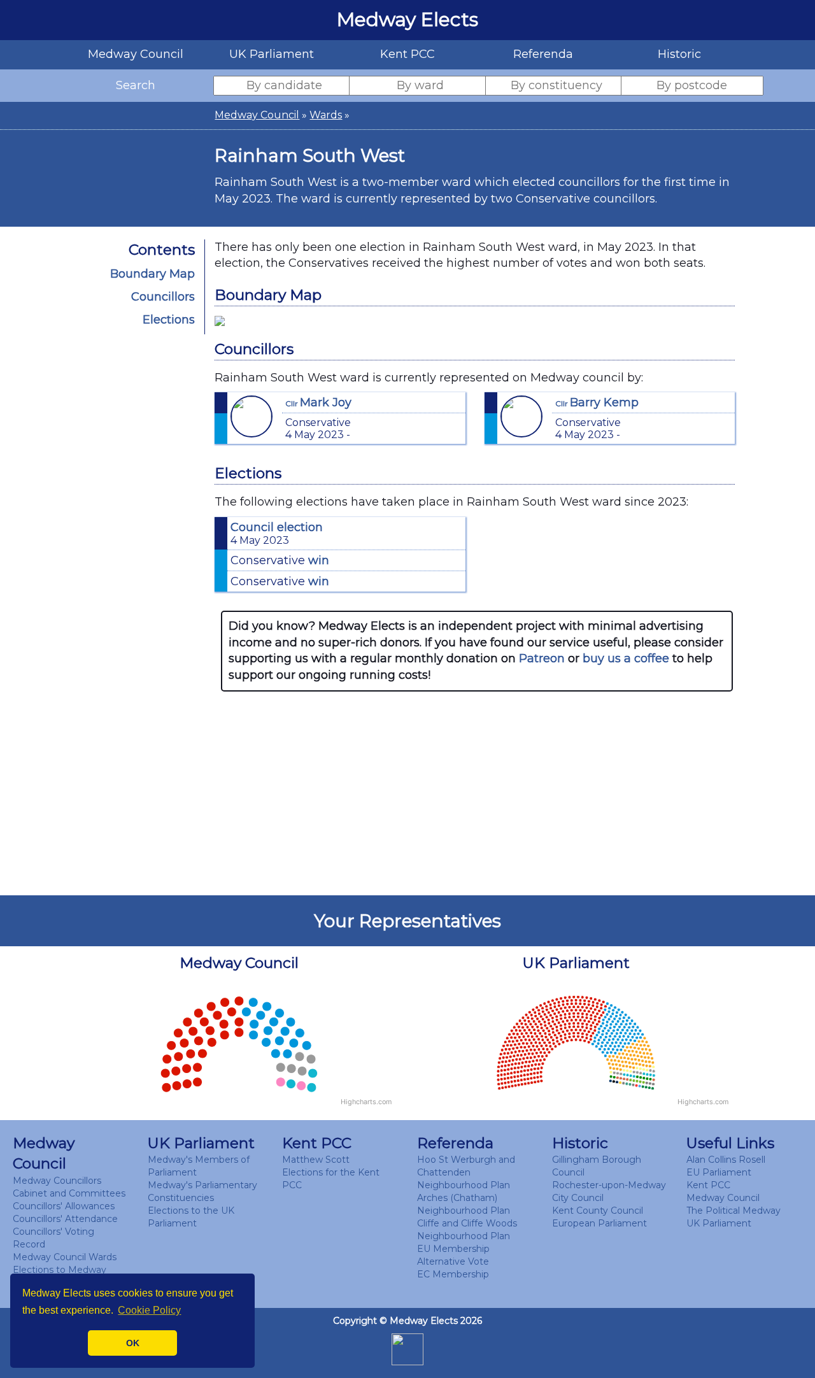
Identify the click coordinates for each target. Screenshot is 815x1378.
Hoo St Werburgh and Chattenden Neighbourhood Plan (466, 1172)
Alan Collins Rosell (725, 1159)
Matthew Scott (316, 1159)
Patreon (542, 658)
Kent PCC (708, 1185)
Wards (325, 115)
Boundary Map (152, 274)
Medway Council (257, 115)
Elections (169, 320)
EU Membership (453, 1248)
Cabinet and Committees (69, 1193)
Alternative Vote (453, 1261)
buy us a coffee (626, 658)
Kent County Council (597, 1210)
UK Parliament (718, 1223)
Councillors (163, 297)
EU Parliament (718, 1172)
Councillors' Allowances (64, 1206)
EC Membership (453, 1274)
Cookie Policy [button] (149, 1310)
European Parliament (599, 1223)
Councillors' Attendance (65, 1219)
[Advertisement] (477, 793)
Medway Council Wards (65, 1257)
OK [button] (132, 1343)
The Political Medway (733, 1210)
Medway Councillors (57, 1180)
